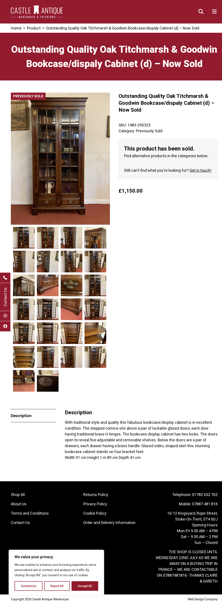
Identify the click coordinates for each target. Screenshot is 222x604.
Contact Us (5, 296)
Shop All (18, 494)
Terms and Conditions (30, 513)
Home (16, 28)
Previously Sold (149, 131)
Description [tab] (21, 415)
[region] (56, 572)
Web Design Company (203, 599)
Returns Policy (95, 494)
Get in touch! (200, 170)
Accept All (85, 586)
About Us (18, 504)
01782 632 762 (205, 494)
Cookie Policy (94, 513)
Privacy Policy (95, 504)
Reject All (57, 586)
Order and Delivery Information (109, 522)
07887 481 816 (205, 504)
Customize (28, 586)
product (34, 28)
